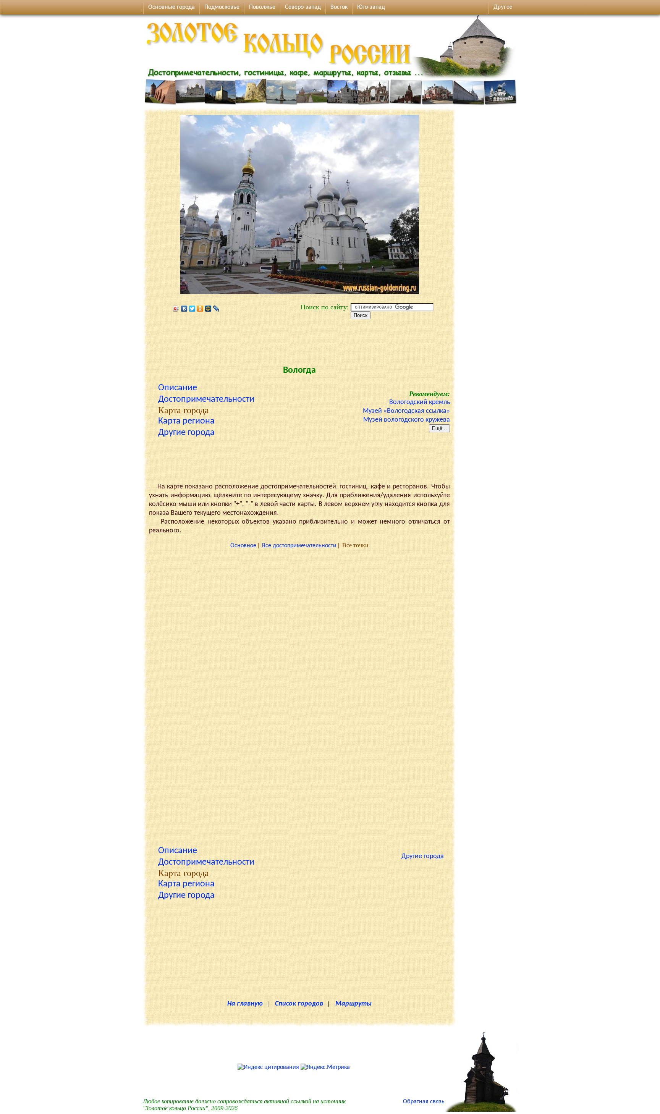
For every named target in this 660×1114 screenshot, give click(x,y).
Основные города (171, 7)
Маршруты (353, 1003)
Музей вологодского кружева (406, 420)
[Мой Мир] (208, 309)
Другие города (186, 432)
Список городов (299, 1003)
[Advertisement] (299, 340)
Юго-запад (371, 7)
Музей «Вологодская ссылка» (406, 411)
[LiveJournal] (216, 309)
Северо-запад (303, 7)
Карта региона (186, 421)
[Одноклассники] (200, 309)
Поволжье (262, 7)
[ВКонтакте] (184, 309)
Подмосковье (222, 7)
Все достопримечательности (299, 546)
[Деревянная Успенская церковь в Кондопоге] (481, 1110)
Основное (243, 546)
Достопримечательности (206, 399)
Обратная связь (424, 1102)
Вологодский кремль (419, 402)
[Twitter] (192, 309)
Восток (339, 7)
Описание (177, 388)
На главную (245, 1003)
